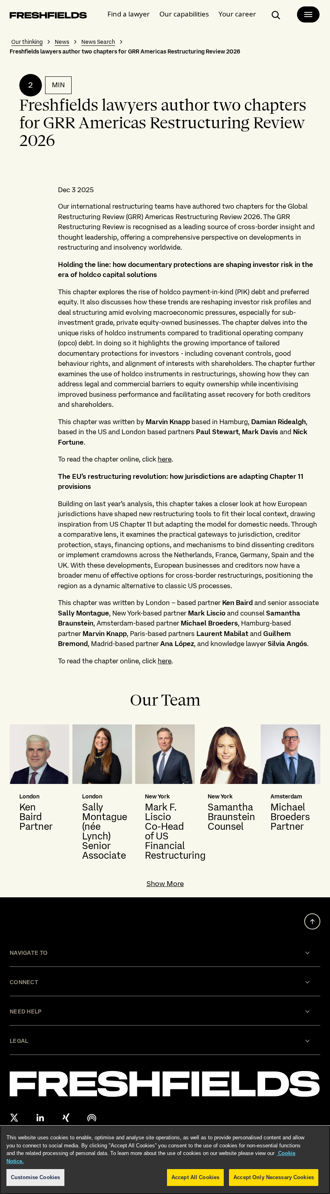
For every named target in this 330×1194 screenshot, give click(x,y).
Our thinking (27, 42)
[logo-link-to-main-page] (48, 16)
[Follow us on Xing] (66, 1117)
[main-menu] (308, 14)
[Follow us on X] (14, 1117)
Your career (237, 13)
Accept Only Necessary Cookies (273, 1177)
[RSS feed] (92, 1117)
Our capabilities (184, 13)
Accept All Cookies (195, 1177)
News (62, 42)
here (164, 459)
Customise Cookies (35, 1177)
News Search (98, 42)
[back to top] (312, 921)
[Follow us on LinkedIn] (40, 1117)
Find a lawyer (128, 13)
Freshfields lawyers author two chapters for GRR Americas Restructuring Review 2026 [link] (125, 51)
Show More (165, 884)
